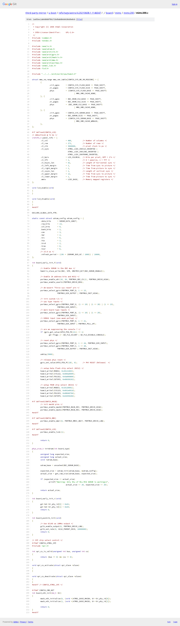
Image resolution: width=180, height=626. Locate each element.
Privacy (23, 622)
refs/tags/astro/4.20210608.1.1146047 (80, 12)
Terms (30, 622)
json (175, 622)
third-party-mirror (35, 12)
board (109, 12)
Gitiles (15, 622)
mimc (118, 12)
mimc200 (129, 12)
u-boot (52, 12)
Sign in (174, 4)
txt (169, 622)
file (79, 19)
